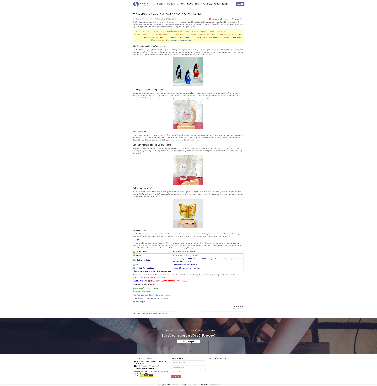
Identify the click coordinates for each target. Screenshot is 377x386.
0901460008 (173, 40)
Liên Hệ (225, 4)
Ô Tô (183, 4)
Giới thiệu (161, 4)
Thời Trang (207, 4)
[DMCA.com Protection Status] (146, 375)
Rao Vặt (190, 4)
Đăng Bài (240, 4)
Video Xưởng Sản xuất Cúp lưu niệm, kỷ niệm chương (151, 295)
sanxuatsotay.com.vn (141, 381)
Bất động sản (173, 4)
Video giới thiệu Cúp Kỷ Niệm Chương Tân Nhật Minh (151, 298)
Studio (198, 4)
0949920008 (186, 40)
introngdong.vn (139, 378)
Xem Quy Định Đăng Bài (233, 19)
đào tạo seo (165, 371)
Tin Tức (217, 4)
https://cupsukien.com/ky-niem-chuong (154, 313)
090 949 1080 (169, 280)
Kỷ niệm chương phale (140, 22)
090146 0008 (182, 280)
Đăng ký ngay (188, 342)
